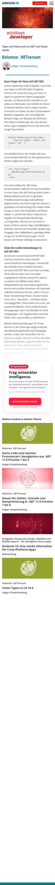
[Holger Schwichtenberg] (6, 66)
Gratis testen (40, 3)
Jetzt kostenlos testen (25, 401)
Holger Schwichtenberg (24, 66)
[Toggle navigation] (11, 3)
